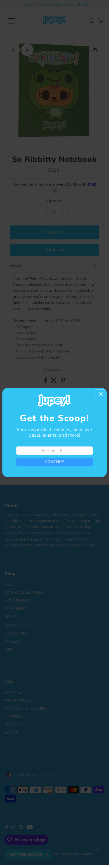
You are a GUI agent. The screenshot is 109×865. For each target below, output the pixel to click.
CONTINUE (54, 461)
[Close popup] (100, 394)
